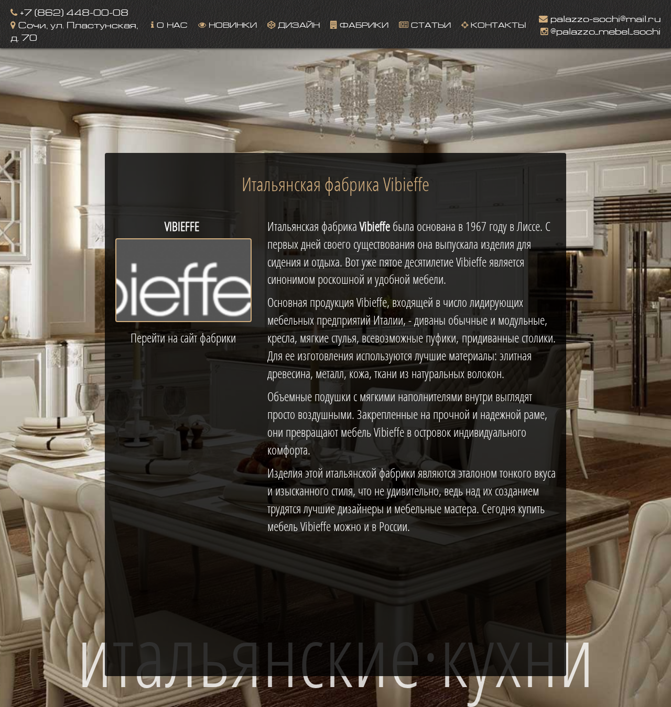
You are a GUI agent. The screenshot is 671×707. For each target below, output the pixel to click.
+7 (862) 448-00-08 (72, 11)
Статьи (429, 23)
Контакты (497, 23)
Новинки (231, 23)
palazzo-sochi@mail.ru (604, 17)
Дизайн (297, 23)
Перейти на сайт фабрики (183, 337)
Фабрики (362, 23)
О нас (171, 23)
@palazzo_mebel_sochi (604, 30)
